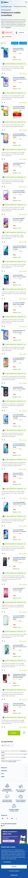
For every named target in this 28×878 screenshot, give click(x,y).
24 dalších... (14, 733)
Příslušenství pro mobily (20, 6)
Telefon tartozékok (12, 761)
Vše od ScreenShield (6, 9)
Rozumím (14, 866)
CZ (4, 825)
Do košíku (24, 73)
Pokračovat (8, 27)
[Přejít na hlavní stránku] (5, 2)
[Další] (24, 732)
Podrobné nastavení (14, 871)
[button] (14, 768)
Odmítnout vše (14, 875)
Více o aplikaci (7, 841)
